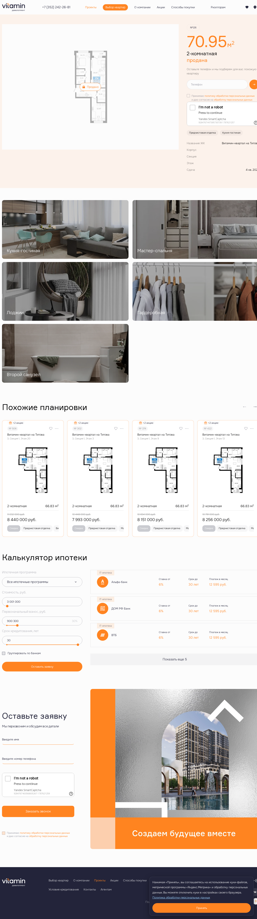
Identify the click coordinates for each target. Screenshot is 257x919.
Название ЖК (196, 143)
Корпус (192, 150)
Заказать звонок (38, 811)
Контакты (90, 889)
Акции (114, 880)
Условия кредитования (64, 889)
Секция (191, 156)
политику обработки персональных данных (230, 96)
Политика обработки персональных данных (181, 897)
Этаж (190, 163)
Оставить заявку (42, 666)
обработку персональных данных (233, 99)
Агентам (106, 889)
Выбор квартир (58, 880)
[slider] (7, 606)
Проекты (99, 880)
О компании (81, 880)
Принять (201, 908)
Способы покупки (135, 880)
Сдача (191, 170)
